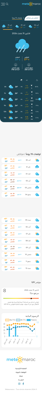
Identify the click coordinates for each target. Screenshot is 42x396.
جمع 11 (28, 261)
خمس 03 (28, 188)
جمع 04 (28, 194)
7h (5, 93)
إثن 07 (28, 234)
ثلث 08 (28, 241)
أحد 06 (28, 227)
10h (5, 112)
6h (5, 87)
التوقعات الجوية (21, 372)
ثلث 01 (23, 25)
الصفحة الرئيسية (21, 368)
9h (5, 105)
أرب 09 (28, 247)
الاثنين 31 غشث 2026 (21, 34)
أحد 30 (28, 160)
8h (5, 99)
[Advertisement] (21, 136)
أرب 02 (36, 25)
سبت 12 (28, 268)
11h (5, 118)
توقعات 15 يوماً (17, 18)
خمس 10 (28, 254)
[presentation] (2, 99)
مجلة (21, 376)
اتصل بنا (21, 380)
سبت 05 (28, 220)
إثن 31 (10, 25)
